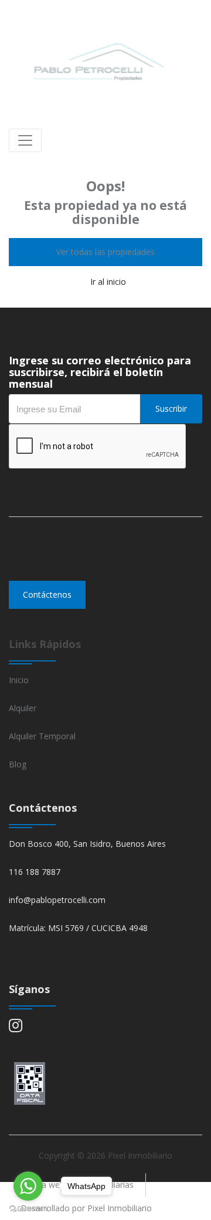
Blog (17, 764)
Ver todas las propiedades (105, 251)
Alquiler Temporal (42, 736)
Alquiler (22, 708)
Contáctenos (47, 594)
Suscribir (171, 408)
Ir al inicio (108, 281)
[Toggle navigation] (25, 140)
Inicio (19, 679)
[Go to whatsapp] (28, 1186)
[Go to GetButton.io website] (28, 1208)
